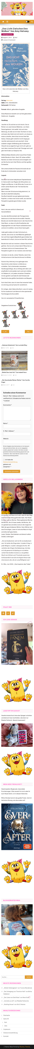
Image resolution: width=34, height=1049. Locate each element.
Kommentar (7, 405)
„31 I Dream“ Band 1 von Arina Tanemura (6, 332)
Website (5, 439)
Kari (16, 37)
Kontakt (6, 1036)
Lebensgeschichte (7, 34)
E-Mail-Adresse (8, 431)
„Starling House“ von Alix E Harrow (14, 1004)
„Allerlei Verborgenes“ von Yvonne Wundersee (17, 988)
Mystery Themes (25, 1047)
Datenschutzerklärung (10, 462)
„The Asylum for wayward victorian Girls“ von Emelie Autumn (29, 332)
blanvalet (9, 100)
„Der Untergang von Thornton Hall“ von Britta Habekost (17, 993)
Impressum (6, 1029)
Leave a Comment (9, 40)
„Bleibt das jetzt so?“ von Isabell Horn (14, 372)
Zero (5, 1026)
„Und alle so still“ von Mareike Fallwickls (16, 1001)
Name (5, 423)
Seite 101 (6, 1019)
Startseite (6, 1015)
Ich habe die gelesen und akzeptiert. (9, 463)
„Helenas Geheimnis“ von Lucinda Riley (14, 345)
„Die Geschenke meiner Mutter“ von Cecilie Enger (15, 381)
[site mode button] (27, 22)
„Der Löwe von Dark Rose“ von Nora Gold (16, 997)
